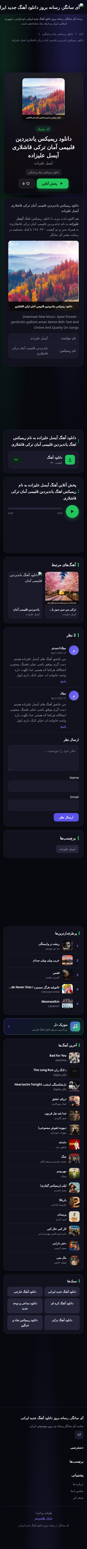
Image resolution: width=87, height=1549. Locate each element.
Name (74, 777)
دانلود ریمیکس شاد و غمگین (57, 34)
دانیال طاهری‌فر (43, 1518)
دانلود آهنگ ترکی (62, 1320)
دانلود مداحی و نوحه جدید (25, 1305)
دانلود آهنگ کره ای (62, 1303)
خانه (81, 34)
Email (74, 797)
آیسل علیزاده (67, 849)
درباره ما (78, 1484)
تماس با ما (77, 1491)
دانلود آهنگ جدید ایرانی (62, 1292)
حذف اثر (78, 1498)
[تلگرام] (79, 1435)
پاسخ (63, 681)
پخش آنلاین (49, 183)
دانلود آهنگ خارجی (25, 1292)
